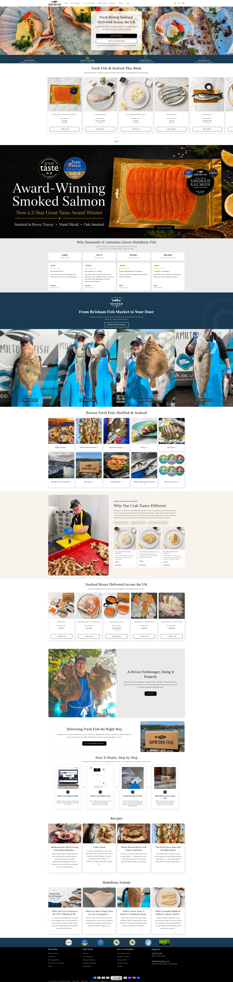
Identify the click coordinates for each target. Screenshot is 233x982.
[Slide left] (112, 138)
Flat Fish (170, 447)
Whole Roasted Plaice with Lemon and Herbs (133, 848)
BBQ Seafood (60, 447)
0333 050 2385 (157, 953)
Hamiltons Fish (56, 981)
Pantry (143, 447)
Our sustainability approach (94, 743)
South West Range (115, 447)
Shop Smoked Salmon (164, 227)
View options (100, 129)
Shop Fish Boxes (116, 36)
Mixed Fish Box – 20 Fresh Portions (144, 622)
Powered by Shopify (65, 981)
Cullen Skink (99, 847)
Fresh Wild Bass (207, 114)
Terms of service (94, 981)
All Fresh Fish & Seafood (56, 963)
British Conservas (170, 482)
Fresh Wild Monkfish (100, 114)
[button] (75, 3)
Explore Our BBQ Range (116, 41)
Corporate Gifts (122, 960)
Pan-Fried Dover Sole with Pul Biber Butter (168, 848)
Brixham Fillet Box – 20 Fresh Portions (171, 622)
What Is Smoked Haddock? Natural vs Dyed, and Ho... (168, 912)
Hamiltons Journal (123, 963)
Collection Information (89, 963)
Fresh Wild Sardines (171, 114)
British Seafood (53, 953)
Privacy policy (75, 981)
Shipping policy (104, 981)
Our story (150, 693)
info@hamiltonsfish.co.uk (160, 961)
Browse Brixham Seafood (116, 324)
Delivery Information (89, 960)
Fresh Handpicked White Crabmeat (135, 114)
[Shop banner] (116, 191)
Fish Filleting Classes (124, 953)
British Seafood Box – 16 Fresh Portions (89, 622)
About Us (85, 953)
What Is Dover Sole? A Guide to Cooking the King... (133, 912)
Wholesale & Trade (123, 956)
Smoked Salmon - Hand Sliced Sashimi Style (65, 114)
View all (116, 141)
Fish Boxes (88, 482)
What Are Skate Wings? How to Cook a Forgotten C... (99, 912)
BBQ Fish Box (61, 622)
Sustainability (87, 966)
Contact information (114, 981)
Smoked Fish (115, 482)
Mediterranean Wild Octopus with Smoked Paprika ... (64, 848)
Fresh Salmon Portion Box (116, 622)
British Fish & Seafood (88, 447)
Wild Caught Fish (53, 960)
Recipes (119, 966)
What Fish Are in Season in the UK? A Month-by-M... (65, 912)
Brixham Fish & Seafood (60, 482)
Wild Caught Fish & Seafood (144, 482)
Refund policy (84, 981)
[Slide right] (121, 138)
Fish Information (88, 956)
